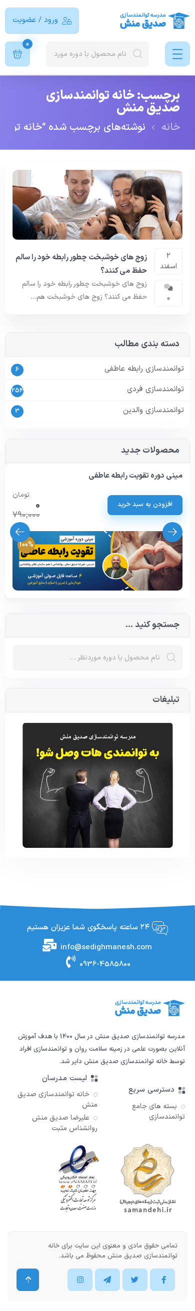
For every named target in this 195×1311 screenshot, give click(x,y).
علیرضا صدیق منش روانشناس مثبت (65, 1123)
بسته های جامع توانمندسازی (158, 1111)
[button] (20, 532)
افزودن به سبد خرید (145, 505)
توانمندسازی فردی (155, 389)
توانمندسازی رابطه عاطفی (144, 369)
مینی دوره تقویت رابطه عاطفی (135, 476)
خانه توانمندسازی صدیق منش (126, 1062)
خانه (171, 127)
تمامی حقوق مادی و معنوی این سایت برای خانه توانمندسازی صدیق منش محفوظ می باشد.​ (113, 1251)
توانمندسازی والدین (153, 410)
